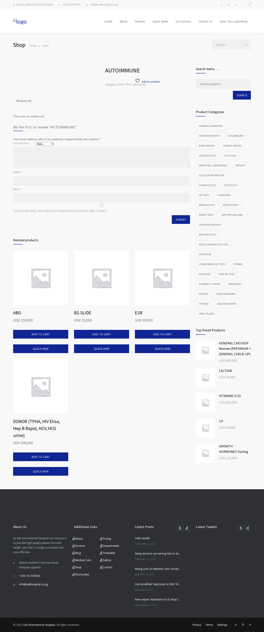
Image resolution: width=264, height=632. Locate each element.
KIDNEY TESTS (206, 215)
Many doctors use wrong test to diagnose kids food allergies (158, 553)
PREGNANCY (235, 284)
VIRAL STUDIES (206, 313)
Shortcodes (82, 574)
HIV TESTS (204, 195)
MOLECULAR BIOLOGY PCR (213, 244)
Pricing (107, 538)
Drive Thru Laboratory (234, 21)
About (123, 21)
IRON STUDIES (230, 205)
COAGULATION (207, 155)
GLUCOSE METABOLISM (211, 175)
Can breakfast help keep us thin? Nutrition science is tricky (158, 584)
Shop (78, 567)
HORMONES (223, 195)
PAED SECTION (226, 274)
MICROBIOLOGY (207, 234)
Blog (78, 553)
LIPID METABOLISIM (232, 215)
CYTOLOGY (230, 155)
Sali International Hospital (39, 625)
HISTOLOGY (230, 185)
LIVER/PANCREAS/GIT (210, 224)
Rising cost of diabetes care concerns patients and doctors (158, 569)
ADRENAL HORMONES (211, 126)
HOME (108, 21)
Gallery (107, 560)
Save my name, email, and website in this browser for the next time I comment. (60, 211)
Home (32, 45)
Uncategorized (226, 303)
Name (17, 172)
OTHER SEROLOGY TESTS (212, 264)
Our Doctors (183, 21)
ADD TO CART (41, 334)
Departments (111, 546)
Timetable (109, 553)
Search (242, 95)
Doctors (80, 546)
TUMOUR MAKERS (225, 294)
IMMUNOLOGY (207, 205)
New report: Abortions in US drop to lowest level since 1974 (158, 599)
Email (17, 189)
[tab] (24, 101)
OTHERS (238, 264)
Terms (209, 625)
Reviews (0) (23, 101)
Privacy (196, 625)
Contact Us (205, 21)
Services (140, 21)
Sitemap (222, 625)
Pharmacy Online (209, 284)
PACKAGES (204, 274)
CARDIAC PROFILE (232, 145)
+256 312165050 (71, 4)
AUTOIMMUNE (235, 136)
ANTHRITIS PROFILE (209, 136)
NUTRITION (205, 254)
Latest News (160, 21)
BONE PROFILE (207, 145)
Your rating (21, 143)
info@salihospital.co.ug (104, 4)
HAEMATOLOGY (207, 185)
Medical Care (83, 560)
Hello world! (142, 538)
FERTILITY (241, 165)
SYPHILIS (203, 294)
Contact (107, 567)
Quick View (41, 349)
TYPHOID (204, 303)
